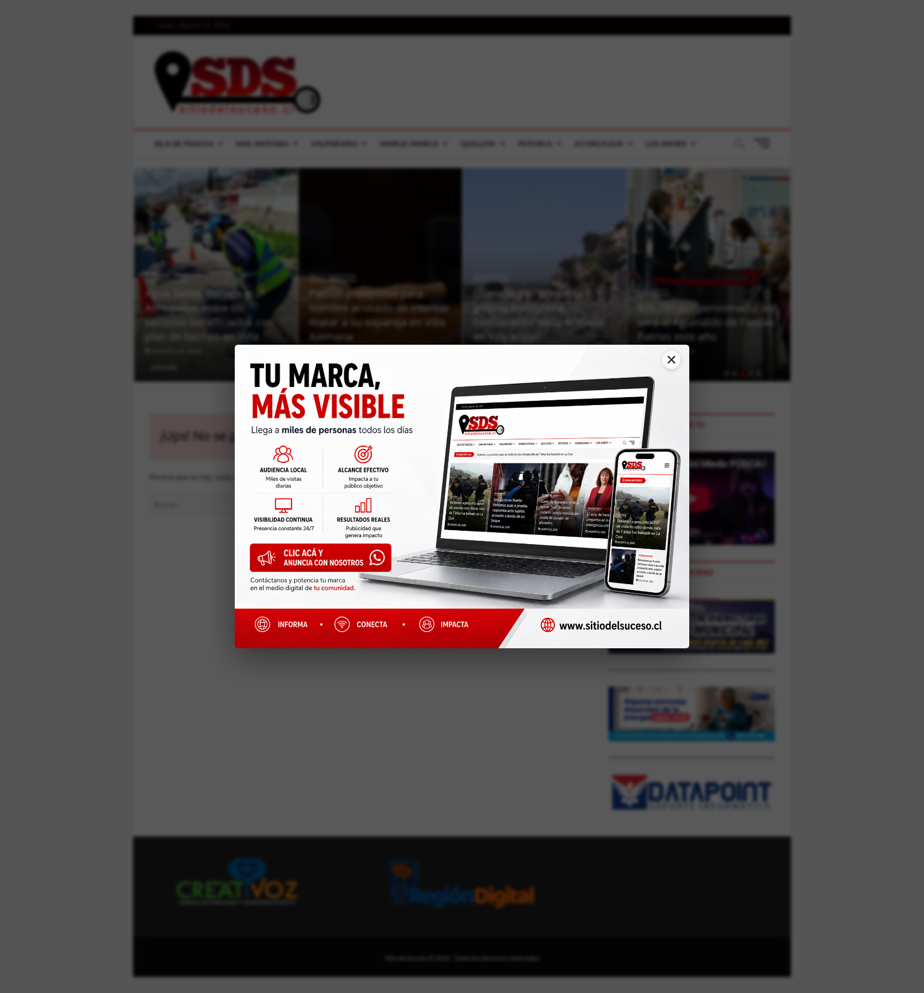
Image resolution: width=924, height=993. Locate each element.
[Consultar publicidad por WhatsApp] (326, 561)
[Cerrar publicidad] (667, 365)
